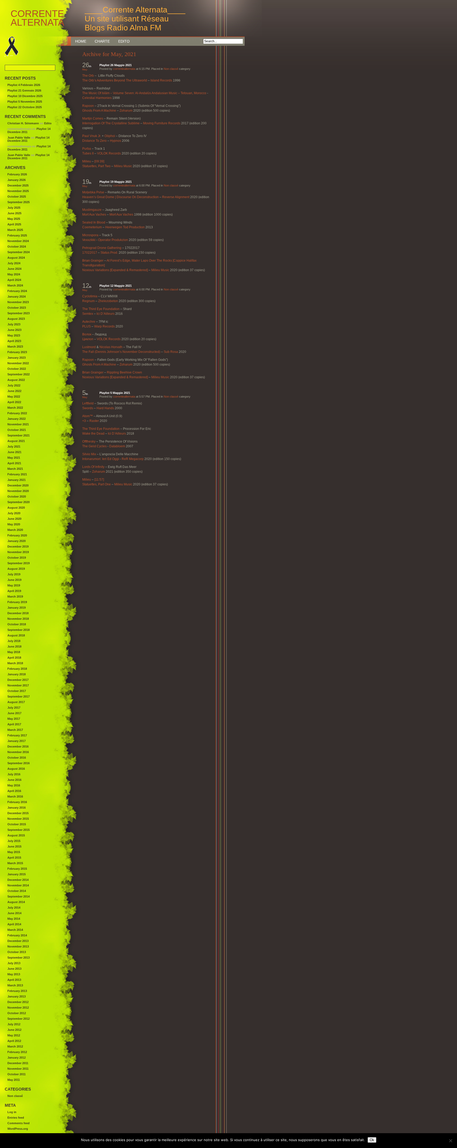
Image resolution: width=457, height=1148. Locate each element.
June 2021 (14, 452)
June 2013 (14, 968)
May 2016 (13, 785)
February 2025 (17, 235)
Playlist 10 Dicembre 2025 (25, 96)
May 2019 (13, 585)
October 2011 (16, 1074)
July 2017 (13, 707)
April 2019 (14, 591)
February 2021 (17, 474)
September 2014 (18, 896)
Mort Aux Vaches (94, 214)
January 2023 (16, 357)
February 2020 (17, 535)
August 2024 (16, 257)
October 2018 (16, 624)
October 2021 (16, 429)
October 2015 (16, 824)
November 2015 (18, 818)
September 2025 (18, 202)
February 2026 (17, 174)
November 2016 (18, 752)
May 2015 (13, 852)
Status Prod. (109, 252)
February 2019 (17, 602)
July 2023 (13, 324)
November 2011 (18, 1068)
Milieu (86, 161)
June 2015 (14, 846)
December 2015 (18, 813)
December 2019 (18, 546)
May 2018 (13, 652)
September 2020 (18, 502)
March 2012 (15, 1046)
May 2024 (13, 274)
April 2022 (14, 402)
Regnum (88, 301)
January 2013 (16, 996)
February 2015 (17, 868)
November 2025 (18, 191)
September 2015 (18, 829)
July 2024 (13, 263)
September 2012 (18, 1018)
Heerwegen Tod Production (125, 227)
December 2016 (18, 746)
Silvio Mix (89, 454)
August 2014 (16, 902)
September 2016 (18, 763)
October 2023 (16, 307)
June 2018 (14, 646)
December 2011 (17, 1063)
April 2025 (14, 224)
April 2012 (14, 1040)
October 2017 (16, 691)
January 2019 (16, 607)
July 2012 (13, 1024)
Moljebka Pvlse (93, 192)
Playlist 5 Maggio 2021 (114, 392)
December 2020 (18, 485)
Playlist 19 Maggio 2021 (115, 181)
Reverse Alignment (175, 197)
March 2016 (15, 796)
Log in (11, 1112)
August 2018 (16, 635)
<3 (84, 421)
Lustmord (89, 347)
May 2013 (13, 974)
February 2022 (17, 413)
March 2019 (15, 596)
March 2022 (15, 407)
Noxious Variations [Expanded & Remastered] (115, 270)
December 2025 (18, 185)
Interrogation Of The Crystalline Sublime (111, 123)
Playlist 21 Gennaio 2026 (24, 90)
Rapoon (88, 106)
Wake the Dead (93, 433)
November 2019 (18, 552)
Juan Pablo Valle (18, 137)
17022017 (89, 252)
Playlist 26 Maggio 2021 (115, 65)
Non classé (171, 68)
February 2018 (17, 668)
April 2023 (14, 341)
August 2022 (16, 379)
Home (80, 41)
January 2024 (16, 296)
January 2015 (16, 874)
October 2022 (16, 368)
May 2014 (13, 918)
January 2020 (16, 541)
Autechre (88, 322)
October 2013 (16, 952)
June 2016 (14, 779)
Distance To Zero (94, 141)
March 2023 (15, 346)
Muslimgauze (92, 210)
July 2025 (13, 207)
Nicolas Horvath (110, 347)
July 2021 (13, 446)
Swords (87, 408)
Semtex (87, 314)
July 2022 (13, 385)
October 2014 (16, 890)
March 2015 (15, 863)
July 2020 (13, 513)
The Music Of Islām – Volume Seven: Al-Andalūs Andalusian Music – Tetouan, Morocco (144, 93)
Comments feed (18, 1123)
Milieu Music (123, 166)
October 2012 (16, 1013)
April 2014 (14, 924)
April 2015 (14, 857)
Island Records (161, 80)
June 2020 (14, 518)
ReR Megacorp (133, 459)
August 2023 (16, 318)
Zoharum (126, 110)
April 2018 (14, 657)
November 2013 (18, 946)
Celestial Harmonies (97, 98)
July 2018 (13, 641)
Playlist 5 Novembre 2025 (24, 101)
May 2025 (13, 218)
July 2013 (13, 963)
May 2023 (13, 335)
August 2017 (16, 702)
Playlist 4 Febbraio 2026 (23, 84)
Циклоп (87, 339)
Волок (86, 334)
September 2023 (18, 313)
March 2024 (15, 285)
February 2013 (17, 990)
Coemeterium (92, 227)
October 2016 (16, 757)
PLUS (86, 326)
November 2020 (18, 491)
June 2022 (14, 391)
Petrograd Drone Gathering (101, 248)
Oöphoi (109, 136)
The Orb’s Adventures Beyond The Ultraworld (114, 80)
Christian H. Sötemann (23, 123)
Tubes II (88, 153)
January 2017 (16, 740)
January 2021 (16, 479)
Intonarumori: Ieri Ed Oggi (100, 459)
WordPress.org (17, 1128)
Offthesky (88, 441)
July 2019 (13, 574)
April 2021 (14, 463)
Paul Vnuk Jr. (91, 136)
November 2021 (18, 424)
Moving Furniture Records (161, 123)
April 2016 (14, 790)
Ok (372, 1140)
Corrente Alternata (29, 18)
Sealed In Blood (93, 222)
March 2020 (15, 529)
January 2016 (16, 807)
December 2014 (18, 879)
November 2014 (18, 885)
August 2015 (16, 835)
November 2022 (18, 363)
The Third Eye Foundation (101, 309)
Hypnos (115, 141)
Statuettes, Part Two (96, 166)
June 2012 (14, 1029)
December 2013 (18, 940)
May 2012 (13, 1035)
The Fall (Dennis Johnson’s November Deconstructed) (121, 352)
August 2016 (16, 768)
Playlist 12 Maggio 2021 (115, 285)
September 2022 (18, 374)
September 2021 (18, 435)
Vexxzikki (88, 240)
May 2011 (13, 1079)
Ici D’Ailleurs (106, 314)
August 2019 (16, 568)
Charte (102, 41)
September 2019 (18, 563)
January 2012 (16, 1057)
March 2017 (15, 729)
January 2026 (16, 179)
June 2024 (14, 268)
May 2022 (13, 396)
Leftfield (88, 403)
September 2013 (18, 957)
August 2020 (16, 507)
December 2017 (18, 679)
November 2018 (18, 618)
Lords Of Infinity (93, 467)
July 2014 (13, 907)
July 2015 (13, 840)
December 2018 (18, 613)
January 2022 (16, 418)
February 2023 (17, 352)
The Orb (88, 76)
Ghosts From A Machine (99, 110)
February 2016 (17, 802)
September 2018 (18, 629)
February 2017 (17, 735)
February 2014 (17, 935)
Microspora (90, 235)
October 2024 (16, 246)
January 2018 (16, 674)
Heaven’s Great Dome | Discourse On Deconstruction (120, 197)
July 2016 (13, 774)
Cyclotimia (89, 296)
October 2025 (16, 196)
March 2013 (15, 985)
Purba (86, 149)
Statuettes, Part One (96, 484)
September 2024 (18, 252)
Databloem (117, 446)
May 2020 (13, 524)
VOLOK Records (109, 153)
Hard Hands (105, 408)
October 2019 (16, 557)
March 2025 (15, 229)
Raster (94, 421)
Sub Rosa (171, 352)
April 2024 (14, 279)
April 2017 (14, 724)
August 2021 (16, 441)
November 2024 (18, 241)
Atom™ (87, 416)
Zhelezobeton (108, 301)
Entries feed (15, 1117)
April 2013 (14, 979)
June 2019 (14, 579)
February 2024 (17, 291)
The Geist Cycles (94, 446)
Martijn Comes (92, 118)
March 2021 (15, 468)
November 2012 (18, 1007)
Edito (124, 41)
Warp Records (104, 326)
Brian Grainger (92, 260)
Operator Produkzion (113, 240)
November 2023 (18, 302)
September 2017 (18, 696)
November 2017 (18, 685)
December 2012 (18, 1002)
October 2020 (16, 496)
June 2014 (14, 913)
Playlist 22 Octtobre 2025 (24, 107)
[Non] (450, 1140)
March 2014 (15, 929)
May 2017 (13, 718)
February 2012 (17, 1052)
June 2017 (14, 713)
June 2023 (14, 329)
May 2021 (13, 457)
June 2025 (14, 213)
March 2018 (15, 663)
